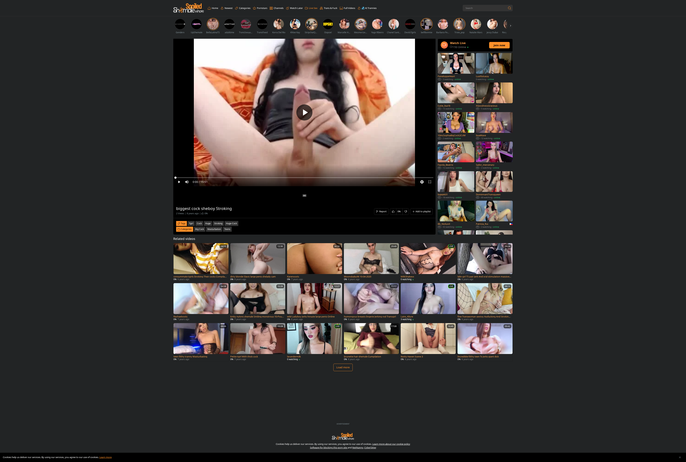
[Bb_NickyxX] (456, 215)
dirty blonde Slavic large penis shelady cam (253, 276)
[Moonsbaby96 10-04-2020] (371, 262)
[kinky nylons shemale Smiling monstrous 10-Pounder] (257, 302)
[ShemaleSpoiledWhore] (188, 8)
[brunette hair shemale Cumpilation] (371, 342)
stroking (218, 223)
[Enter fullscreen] (429, 181)
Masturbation (214, 229)
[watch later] (178, 247)
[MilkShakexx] (428, 262)
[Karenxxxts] (314, 262)
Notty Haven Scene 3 (412, 356)
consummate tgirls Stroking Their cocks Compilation (199, 276)
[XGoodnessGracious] (494, 96)
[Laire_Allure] (428, 302)
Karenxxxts (293, 276)
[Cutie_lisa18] (456, 96)
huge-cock (231, 223)
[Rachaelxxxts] (200, 302)
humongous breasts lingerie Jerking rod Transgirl (370, 316)
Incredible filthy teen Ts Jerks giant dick (478, 356)
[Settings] (422, 181)
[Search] (509, 8)
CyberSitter (370, 447)
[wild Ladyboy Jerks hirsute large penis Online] (314, 302)
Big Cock (199, 229)
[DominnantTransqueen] (494, 185)
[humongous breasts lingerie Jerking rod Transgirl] (371, 302)
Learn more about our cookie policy (391, 444)
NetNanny (357, 447)
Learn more (105, 457)
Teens (227, 229)
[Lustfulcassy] (494, 67)
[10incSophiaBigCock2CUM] (456, 126)
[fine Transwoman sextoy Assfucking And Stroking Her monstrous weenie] (485, 302)
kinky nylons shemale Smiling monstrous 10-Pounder (256, 316)
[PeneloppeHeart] (456, 67)
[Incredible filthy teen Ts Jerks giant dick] (485, 342)
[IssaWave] (494, 126)
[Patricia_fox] (494, 215)
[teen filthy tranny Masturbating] (200, 342)
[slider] (304, 177)
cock (199, 223)
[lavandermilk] (314, 342)
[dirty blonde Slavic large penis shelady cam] (257, 262)
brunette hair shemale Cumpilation (362, 356)
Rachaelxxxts (180, 316)
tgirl (191, 223)
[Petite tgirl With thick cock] (257, 342)
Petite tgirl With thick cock (244, 356)
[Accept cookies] (680, 457)
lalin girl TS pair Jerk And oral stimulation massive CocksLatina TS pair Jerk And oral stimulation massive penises (484, 276)
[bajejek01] (456, 185)
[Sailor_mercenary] (494, 156)
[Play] (304, 112)
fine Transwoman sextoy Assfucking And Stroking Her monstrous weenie (484, 316)
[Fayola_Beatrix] (456, 156)
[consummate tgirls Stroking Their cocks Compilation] (200, 262)
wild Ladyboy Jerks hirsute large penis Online (311, 316)
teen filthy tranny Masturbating (190, 356)
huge (208, 223)
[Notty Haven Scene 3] (428, 342)
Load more (343, 367)
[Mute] (186, 181)
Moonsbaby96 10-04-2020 (357, 276)
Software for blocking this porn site (329, 447)
